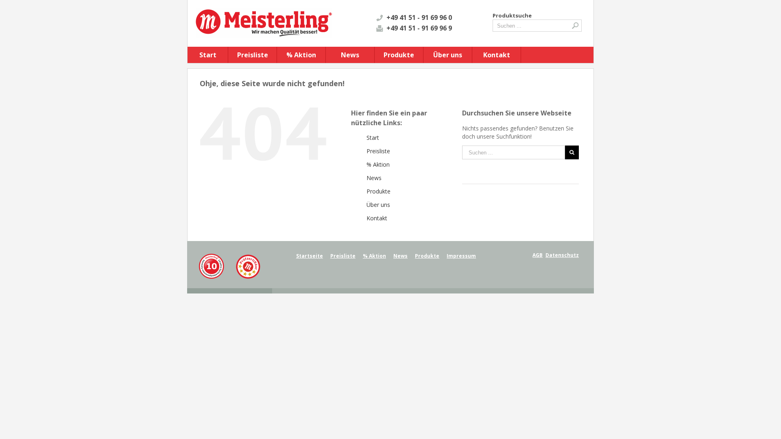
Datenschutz (562, 255)
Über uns (447, 54)
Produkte (399, 54)
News (350, 54)
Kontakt (496, 54)
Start (207, 54)
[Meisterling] (229, 257)
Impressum (461, 256)
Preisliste (252, 54)
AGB (537, 255)
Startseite (309, 256)
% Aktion (301, 54)
